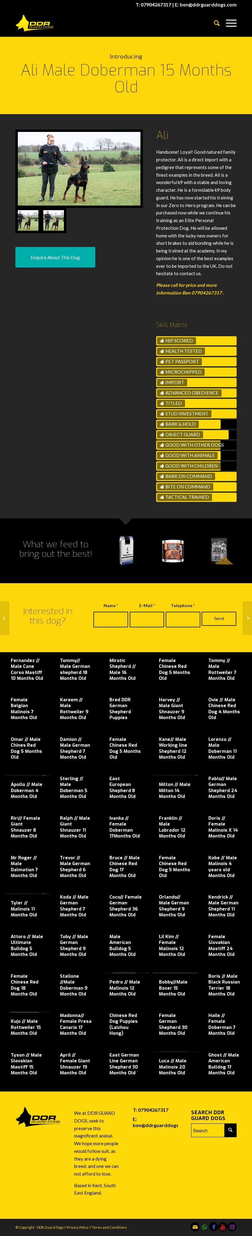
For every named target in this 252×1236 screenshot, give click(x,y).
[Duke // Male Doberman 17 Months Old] (247, 618)
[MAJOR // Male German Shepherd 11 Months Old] (5, 618)
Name (111, 605)
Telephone (183, 605)
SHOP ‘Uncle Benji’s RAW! (59, 1173)
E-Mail (147, 605)
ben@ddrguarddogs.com (161, 1125)
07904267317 (153, 1110)
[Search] (214, 23)
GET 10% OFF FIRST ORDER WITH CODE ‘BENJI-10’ (67, 1220)
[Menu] (228, 23)
